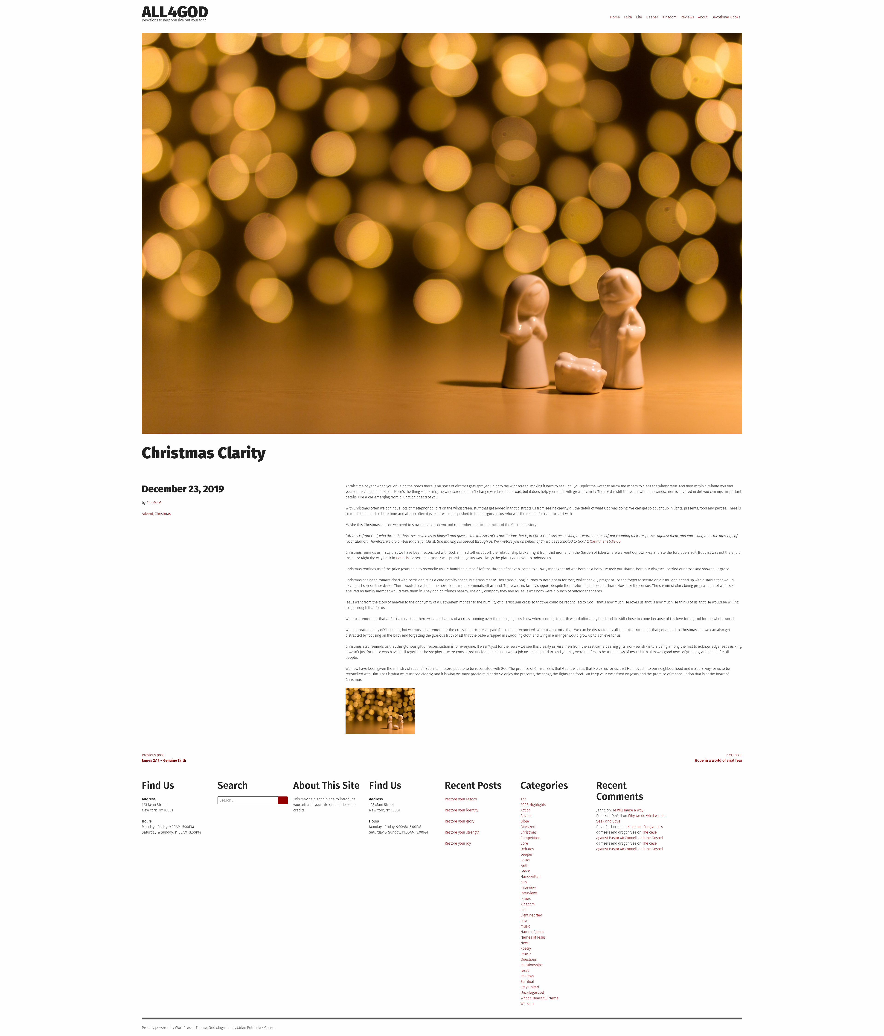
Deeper (652, 17)
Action (526, 810)
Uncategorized (532, 992)
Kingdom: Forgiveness (645, 827)
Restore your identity (461, 810)
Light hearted (531, 915)
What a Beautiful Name (539, 998)
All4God (175, 12)
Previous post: (164, 758)
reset (525, 970)
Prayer (526, 954)
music (525, 926)
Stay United (530, 987)
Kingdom (669, 17)
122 (523, 799)
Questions (529, 959)
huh (524, 882)
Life (639, 17)
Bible (525, 821)
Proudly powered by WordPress (167, 1027)
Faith (628, 17)
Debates (527, 849)
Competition (530, 838)
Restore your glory (459, 821)
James (526, 898)
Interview (528, 887)
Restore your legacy (461, 799)
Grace (525, 871)
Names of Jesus (533, 937)
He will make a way (627, 810)
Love (524, 921)
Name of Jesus (532, 932)
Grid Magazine (220, 1027)
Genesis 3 (403, 558)
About (702, 17)
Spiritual (527, 981)
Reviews (687, 17)
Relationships (531, 965)
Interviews (529, 893)
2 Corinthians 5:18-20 (604, 541)
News (525, 943)
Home (615, 17)
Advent (147, 514)
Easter (526, 860)
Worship (527, 1003)
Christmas (163, 514)
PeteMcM (153, 502)
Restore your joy (458, 843)
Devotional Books (726, 17)
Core (524, 843)
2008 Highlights (533, 804)
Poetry (526, 948)
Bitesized (528, 827)
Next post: (718, 758)
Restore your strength (462, 832)
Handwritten (531, 876)
